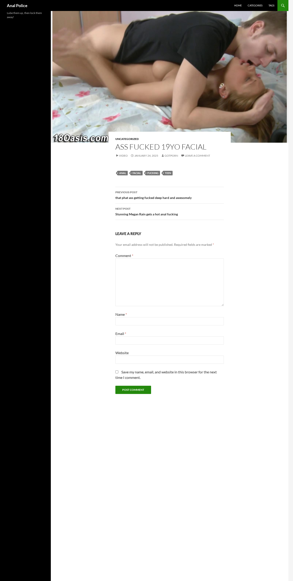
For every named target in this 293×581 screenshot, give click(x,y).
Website (122, 353)
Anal (122, 172)
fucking (152, 172)
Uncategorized (127, 139)
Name (121, 314)
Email (120, 333)
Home (238, 5)
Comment (124, 255)
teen (168, 172)
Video (123, 155)
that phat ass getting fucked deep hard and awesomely (153, 195)
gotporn (171, 155)
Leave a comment (197, 155)
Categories (255, 5)
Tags (271, 5)
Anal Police (17, 5)
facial (137, 172)
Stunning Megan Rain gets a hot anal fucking (146, 211)
